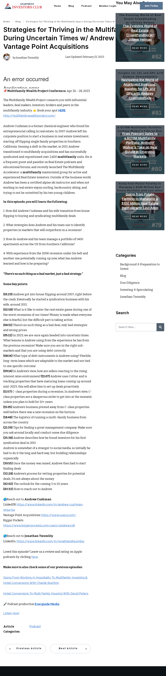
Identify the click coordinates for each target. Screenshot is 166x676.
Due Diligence (130, 283)
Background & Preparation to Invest (140, 267)
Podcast (35, 626)
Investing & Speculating (136, 290)
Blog (123, 276)
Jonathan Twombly (133, 297)
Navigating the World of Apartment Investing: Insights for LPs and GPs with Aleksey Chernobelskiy (139, 89)
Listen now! (11, 613)
